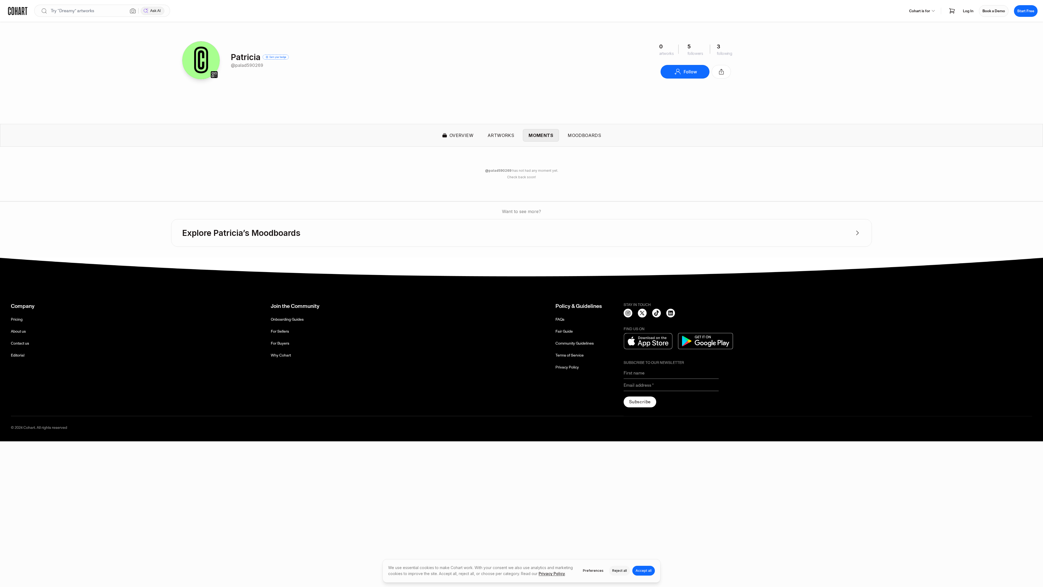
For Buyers (280, 343)
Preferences (593, 571)
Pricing (17, 319)
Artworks (501, 135)
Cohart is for (919, 11)
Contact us (20, 343)
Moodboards (584, 135)
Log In (968, 11)
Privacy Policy (567, 367)
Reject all (619, 571)
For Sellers (280, 331)
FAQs (559, 319)
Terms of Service (569, 355)
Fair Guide (564, 331)
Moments (541, 135)
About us (18, 331)
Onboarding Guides (287, 319)
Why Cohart (281, 355)
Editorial (17, 355)
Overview (461, 135)
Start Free (1025, 11)
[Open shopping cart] (952, 10)
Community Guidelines (574, 343)
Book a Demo (993, 11)
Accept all (644, 571)
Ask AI (155, 10)
